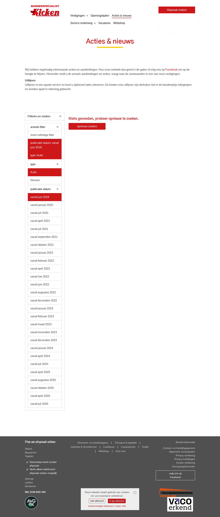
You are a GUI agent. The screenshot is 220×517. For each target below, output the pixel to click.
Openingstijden (100, 15)
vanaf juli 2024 (39, 363)
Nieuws (35, 180)
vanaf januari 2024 (41, 348)
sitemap (29, 479)
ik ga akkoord (116, 501)
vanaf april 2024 (40, 356)
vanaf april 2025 (40, 372)
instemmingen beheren (100, 506)
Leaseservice (128, 447)
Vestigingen (77, 15)
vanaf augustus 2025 (43, 380)
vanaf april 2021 (40, 220)
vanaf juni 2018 (39, 197)
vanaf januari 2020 (41, 204)
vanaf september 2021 (44, 236)
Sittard (28, 449)
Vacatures (104, 23)
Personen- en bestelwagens (93, 442)
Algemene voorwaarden (182, 451)
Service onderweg (81, 23)
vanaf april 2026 (40, 395)
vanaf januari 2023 (41, 308)
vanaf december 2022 (43, 300)
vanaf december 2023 (43, 340)
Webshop (119, 23)
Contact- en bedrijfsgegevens (179, 448)
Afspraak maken (177, 9)
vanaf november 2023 (43, 332)
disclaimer (30, 486)
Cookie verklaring (185, 462)
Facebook (171, 69)
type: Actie (36, 155)
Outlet (145, 447)
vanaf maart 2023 (41, 324)
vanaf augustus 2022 (43, 292)
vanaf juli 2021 (39, 228)
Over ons (120, 451)
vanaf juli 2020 (39, 212)
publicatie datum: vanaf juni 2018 (44, 145)
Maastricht (30, 452)
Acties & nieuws (121, 15)
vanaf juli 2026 (39, 403)
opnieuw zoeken (87, 126)
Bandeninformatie (185, 442)
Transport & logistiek (126, 442)
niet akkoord (97, 501)
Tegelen (29, 456)
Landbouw (108, 447)
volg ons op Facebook (175, 475)
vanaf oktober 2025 (42, 387)
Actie (33, 172)
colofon (29, 482)
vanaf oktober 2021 (42, 244)
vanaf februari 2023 (42, 316)
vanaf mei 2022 (39, 276)
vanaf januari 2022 (41, 252)
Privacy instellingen (184, 459)
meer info (121, 506)
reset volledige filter (42, 134)
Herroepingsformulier (183, 466)
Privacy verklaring (185, 455)
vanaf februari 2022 (42, 260)
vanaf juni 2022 (39, 284)
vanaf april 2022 (40, 268)
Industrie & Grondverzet (84, 447)
